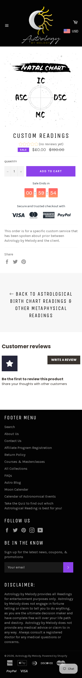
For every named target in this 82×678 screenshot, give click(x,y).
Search (9, 427)
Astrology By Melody (28, 655)
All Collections (15, 468)
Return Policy (14, 455)
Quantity (10, 161)
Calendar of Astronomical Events (30, 496)
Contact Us (12, 441)
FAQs (8, 475)
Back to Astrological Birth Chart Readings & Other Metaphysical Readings (41, 304)
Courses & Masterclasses (24, 462)
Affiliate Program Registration (28, 448)
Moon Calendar (16, 489)
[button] (41, 145)
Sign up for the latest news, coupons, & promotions (35, 554)
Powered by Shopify (54, 655)
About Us (11, 434)
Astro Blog (12, 482)
